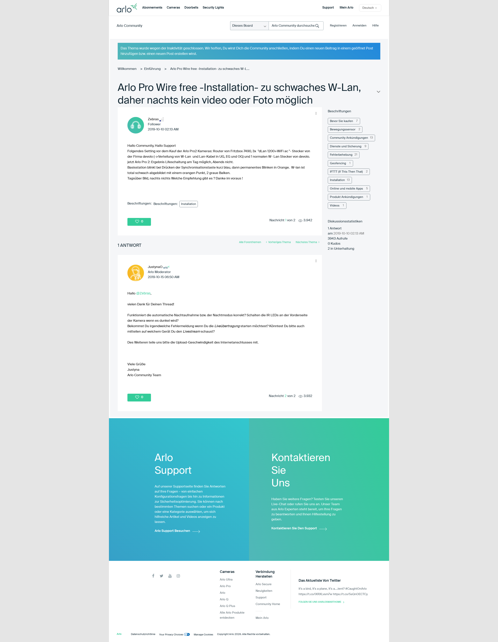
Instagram (178, 575)
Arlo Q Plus (227, 606)
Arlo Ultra (226, 579)
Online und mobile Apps (346, 188)
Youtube (169, 575)
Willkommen (127, 69)
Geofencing (338, 163)
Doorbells (191, 7)
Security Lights (213, 7)
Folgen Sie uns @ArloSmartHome (320, 602)
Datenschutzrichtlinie (143, 634)
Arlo (222, 592)
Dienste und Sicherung (345, 146)
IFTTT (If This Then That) (346, 171)
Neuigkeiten (264, 590)
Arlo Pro (225, 586)
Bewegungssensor (342, 129)
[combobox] (296, 25)
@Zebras (143, 293)
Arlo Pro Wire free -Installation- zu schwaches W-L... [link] (209, 69)
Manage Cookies (203, 634)
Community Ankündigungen (349, 137)
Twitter (161, 575)
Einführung (152, 69)
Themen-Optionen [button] (378, 92)
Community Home (268, 604)
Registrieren (338, 25)
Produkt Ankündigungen (346, 197)
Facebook (153, 575)
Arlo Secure (264, 584)
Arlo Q (224, 599)
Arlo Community (129, 26)
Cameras (173, 7)
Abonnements (152, 7)
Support (328, 7)
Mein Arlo (346, 7)
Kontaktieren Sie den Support (294, 528)
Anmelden (359, 25)
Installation (188, 204)
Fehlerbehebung (341, 154)
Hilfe (375, 25)
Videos (334, 205)
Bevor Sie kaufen (341, 121)
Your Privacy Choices (171, 634)
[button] (316, 113)
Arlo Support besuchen (172, 531)
